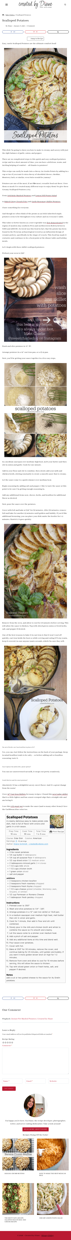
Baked (7, 201)
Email (29, 1081)
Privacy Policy (48, 1235)
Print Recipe (58, 831)
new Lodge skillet (60, 794)
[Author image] (3, 26)
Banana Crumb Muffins (14, 1174)
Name (6, 1081)
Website (53, 1081)
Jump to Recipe (36, 39)
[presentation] (18, 1154)
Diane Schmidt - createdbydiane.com (31, 844)
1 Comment (31, 26)
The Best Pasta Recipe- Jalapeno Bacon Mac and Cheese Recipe (15, 1220)
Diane (10, 26)
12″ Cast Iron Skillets (16, 794)
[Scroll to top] (66, 1232)
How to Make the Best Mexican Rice (52, 1174)
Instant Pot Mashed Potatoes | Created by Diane (32, 1019)
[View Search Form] (65, 4)
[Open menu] (6, 4)
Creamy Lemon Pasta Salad (51, 1218)
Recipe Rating (8, 1039)
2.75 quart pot (17, 806)
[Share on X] (58, 31)
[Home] (3, 15)
